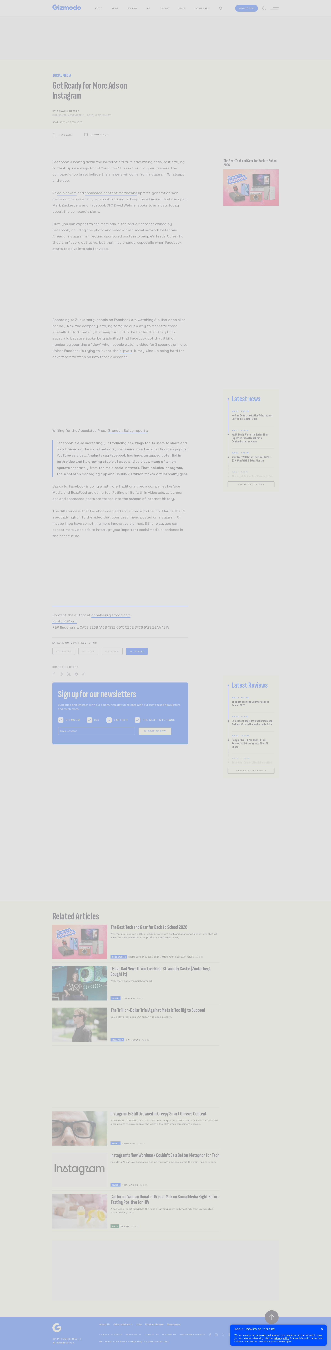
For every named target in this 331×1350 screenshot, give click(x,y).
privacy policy (281, 1338)
